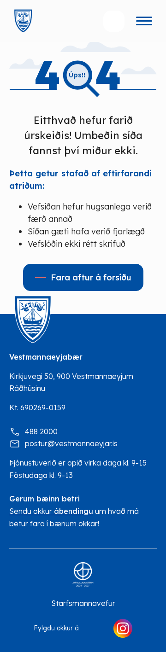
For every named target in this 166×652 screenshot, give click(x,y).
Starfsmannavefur (83, 603)
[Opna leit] (114, 21)
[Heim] (23, 21)
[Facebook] (96, 628)
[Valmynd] (144, 21)
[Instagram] (122, 628)
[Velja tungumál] (77, 21)
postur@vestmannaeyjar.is (71, 443)
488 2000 (41, 431)
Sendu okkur (51, 511)
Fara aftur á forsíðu (91, 277)
